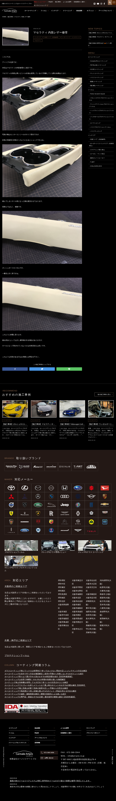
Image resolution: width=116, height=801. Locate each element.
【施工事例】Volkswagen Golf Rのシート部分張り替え (72, 424)
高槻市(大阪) (91, 625)
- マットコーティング (96, 73)
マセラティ (37, 40)
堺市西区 (61, 591)
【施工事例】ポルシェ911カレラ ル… (100, 33)
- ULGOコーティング (96, 69)
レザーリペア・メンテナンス (71, 37)
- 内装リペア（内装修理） (97, 139)
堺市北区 (61, 601)
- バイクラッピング (95, 131)
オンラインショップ (40, 5)
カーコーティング (94, 57)
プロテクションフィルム (17, 655)
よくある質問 (67, 2)
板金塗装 (37, 728)
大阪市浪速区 (77, 612)
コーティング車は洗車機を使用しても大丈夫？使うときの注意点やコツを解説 (36, 682)
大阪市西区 (76, 615)
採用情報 (37, 742)
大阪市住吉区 (91, 580)
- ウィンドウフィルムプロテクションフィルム (101, 105)
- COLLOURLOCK (95, 166)
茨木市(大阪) (105, 605)
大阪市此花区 (77, 601)
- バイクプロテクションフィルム (100, 127)
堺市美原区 (62, 594)
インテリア (37, 37)
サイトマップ (90, 728)
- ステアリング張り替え (97, 150)
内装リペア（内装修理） (51, 37)
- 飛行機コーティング (96, 85)
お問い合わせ (49, 758)
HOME (4, 16)
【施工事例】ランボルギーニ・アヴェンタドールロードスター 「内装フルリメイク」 (101, 424)
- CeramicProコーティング (98, 61)
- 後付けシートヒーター (97, 158)
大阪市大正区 (91, 584)
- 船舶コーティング (95, 81)
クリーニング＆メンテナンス (17, 742)
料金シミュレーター (40, 2)
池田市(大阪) (91, 612)
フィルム (91, 90)
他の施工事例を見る (104, 394)
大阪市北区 (76, 598)
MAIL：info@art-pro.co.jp (72, 756)
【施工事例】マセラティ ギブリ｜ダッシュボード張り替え (44, 424)
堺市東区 (61, 587)
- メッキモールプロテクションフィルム (101, 118)
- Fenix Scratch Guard (97, 94)
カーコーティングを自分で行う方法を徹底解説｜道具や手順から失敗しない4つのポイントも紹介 (44, 674)
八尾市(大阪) (105, 608)
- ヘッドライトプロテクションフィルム (101, 111)
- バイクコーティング (96, 77)
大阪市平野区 (77, 587)
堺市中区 (61, 584)
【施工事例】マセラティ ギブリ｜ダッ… (100, 38)
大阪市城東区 (77, 594)
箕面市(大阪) (105, 598)
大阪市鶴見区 (91, 594)
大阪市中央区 (63, 615)
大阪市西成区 (77, 618)
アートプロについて (41, 738)
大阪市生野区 (77, 591)
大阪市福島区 (63, 618)
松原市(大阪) (105, 587)
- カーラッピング (95, 123)
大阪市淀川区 (91, 598)
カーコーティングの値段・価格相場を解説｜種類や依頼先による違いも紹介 (35, 694)
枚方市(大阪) (105, 601)
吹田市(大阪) (91, 615)
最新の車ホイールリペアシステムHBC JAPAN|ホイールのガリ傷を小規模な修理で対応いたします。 (50, 781)
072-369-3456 (49, 752)
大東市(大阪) (105, 591)
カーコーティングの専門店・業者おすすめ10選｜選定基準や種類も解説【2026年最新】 (40, 697)
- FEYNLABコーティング (97, 65)
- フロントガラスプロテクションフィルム (101, 99)
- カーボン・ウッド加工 (97, 154)
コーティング (13, 728)
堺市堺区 (61, 580)
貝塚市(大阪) (91, 632)
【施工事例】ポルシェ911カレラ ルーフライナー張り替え (15, 424)
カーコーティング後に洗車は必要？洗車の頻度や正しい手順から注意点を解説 (36, 688)
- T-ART (92, 162)
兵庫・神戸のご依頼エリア (18, 640)
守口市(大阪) (91, 629)
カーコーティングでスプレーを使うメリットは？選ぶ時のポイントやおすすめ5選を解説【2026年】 (45, 685)
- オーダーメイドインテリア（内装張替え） (101, 144)
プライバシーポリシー (93, 733)
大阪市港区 (76, 605)
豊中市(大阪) (91, 608)
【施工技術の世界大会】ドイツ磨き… (100, 44)
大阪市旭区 (62, 612)
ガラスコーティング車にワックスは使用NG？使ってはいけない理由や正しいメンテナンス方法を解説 (46, 671)
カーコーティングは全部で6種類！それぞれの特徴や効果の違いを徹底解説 (35, 679)
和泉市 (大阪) (105, 594)
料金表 (51, 2)
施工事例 (58, 2)
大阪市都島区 (77, 608)
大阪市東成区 (63, 622)
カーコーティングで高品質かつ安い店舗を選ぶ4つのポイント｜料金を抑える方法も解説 (40, 691)
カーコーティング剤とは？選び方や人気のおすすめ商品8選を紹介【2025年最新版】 (39, 677)
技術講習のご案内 (79, 2)
